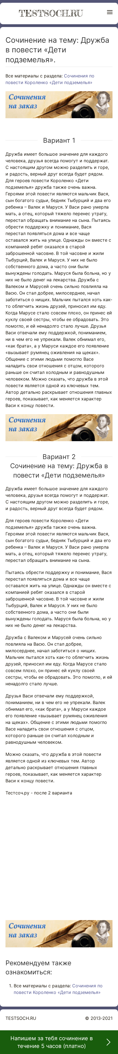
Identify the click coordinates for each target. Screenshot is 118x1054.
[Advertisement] (59, 855)
